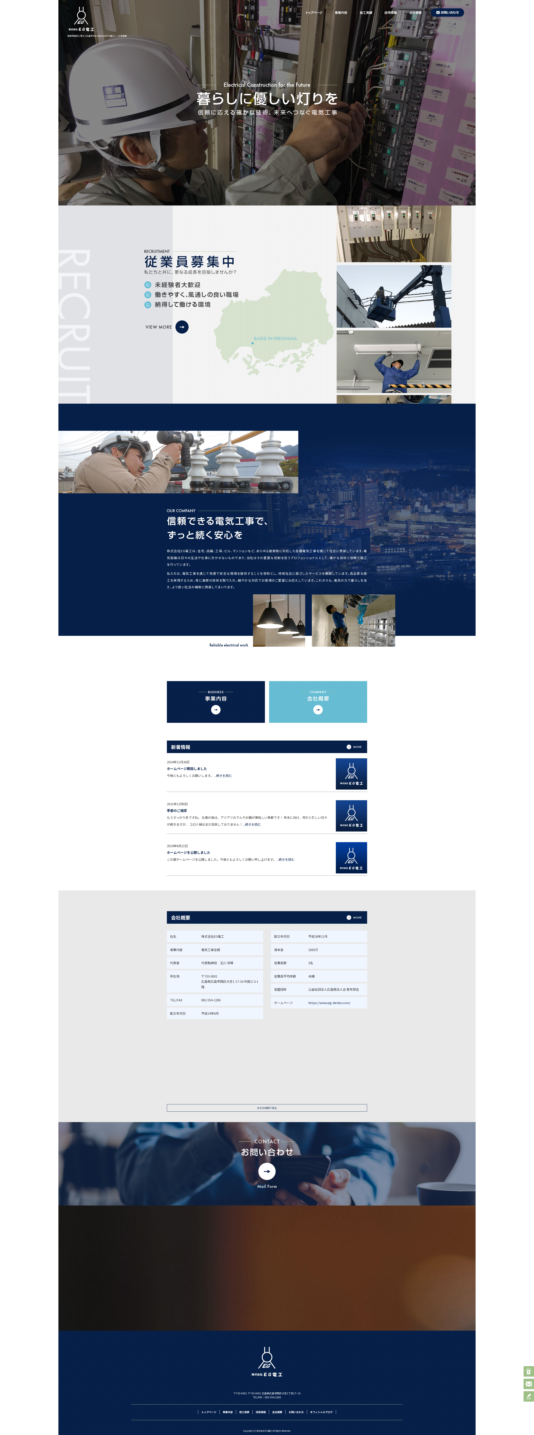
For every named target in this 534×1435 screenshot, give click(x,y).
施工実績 (367, 12)
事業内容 (342, 12)
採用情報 (392, 12)
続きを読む (224, 775)
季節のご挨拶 (177, 810)
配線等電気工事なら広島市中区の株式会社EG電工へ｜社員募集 (97, 35)
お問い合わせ (448, 12)
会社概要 (416, 12)
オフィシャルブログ (321, 1412)
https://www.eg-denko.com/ (329, 1002)
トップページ (315, 12)
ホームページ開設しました (187, 768)
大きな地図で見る (267, 1108)
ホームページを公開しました (188, 852)
